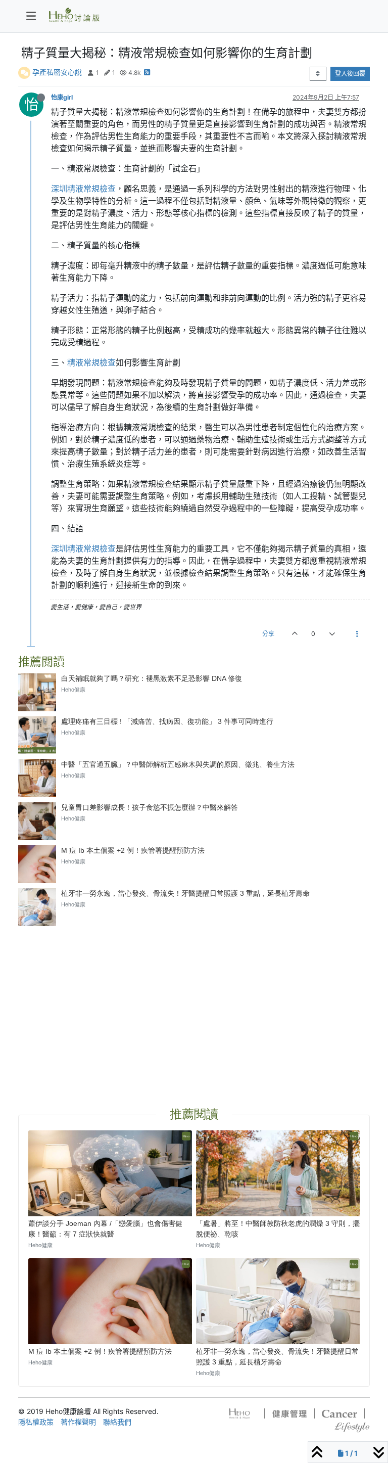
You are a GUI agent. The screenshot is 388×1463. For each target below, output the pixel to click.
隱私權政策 (36, 1422)
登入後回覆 (350, 73)
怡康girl (62, 97)
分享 (268, 633)
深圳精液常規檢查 (83, 189)
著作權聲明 (78, 1422)
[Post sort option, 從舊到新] (318, 74)
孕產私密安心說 (57, 72)
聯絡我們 (117, 1422)
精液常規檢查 (91, 362)
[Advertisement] (194, 1004)
